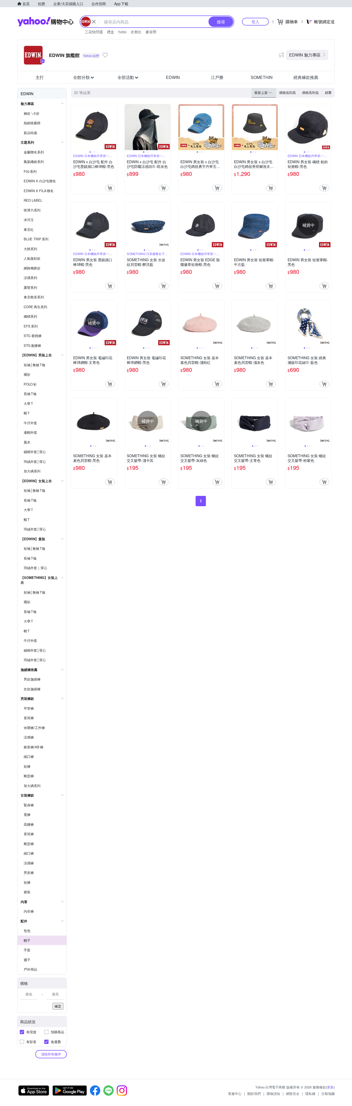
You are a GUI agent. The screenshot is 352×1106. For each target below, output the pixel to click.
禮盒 (110, 32)
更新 (330, 1087)
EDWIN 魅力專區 (305, 55)
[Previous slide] (74, 127)
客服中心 (234, 1093)
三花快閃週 (94, 32)
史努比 (136, 32)
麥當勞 (151, 32)
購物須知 (273, 1093)
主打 (40, 77)
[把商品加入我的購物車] (110, 188)
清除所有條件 (51, 1054)
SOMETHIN (262, 77)
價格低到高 (287, 92)
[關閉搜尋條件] (94, 22)
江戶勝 (217, 77)
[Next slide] (113, 127)
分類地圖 (328, 1093)
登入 (255, 21)
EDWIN (173, 77)
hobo (122, 32)
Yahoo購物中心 (45, 21)
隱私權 (310, 1093)
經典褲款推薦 (306, 77)
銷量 (328, 92)
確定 (58, 1006)
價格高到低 (310, 92)
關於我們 (254, 1093)
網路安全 (292, 1093)
